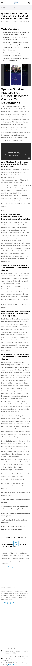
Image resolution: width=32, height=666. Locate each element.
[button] (4, 581)
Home (3, 7)
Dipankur (22, 21)
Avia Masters (21, 474)
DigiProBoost (12, 665)
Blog (8, 7)
